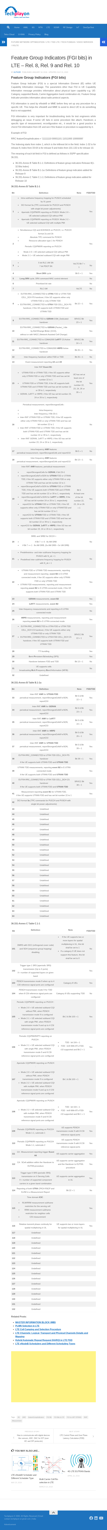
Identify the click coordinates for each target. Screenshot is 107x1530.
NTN (40, 27)
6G (33, 27)
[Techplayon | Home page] (17, 12)
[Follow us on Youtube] (101, 1518)
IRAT (85, 1417)
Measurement (16, 1421)
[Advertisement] (53, 1376)
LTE (48, 27)
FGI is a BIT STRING (74, 1417)
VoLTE (15, 45)
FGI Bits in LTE (59, 1417)
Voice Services (85, 42)
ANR (24, 1417)
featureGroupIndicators (36, 1417)
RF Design (67, 27)
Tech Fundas (68, 42)
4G (19, 1417)
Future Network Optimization (27, 42)
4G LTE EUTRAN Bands (79, 1471)
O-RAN (21, 34)
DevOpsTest (88, 27)
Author (17, 72)
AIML (25, 27)
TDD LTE (55, 42)
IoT (77, 27)
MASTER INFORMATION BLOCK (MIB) (35, 1322)
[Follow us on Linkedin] (96, 1518)
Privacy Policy (34, 34)
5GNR (56, 27)
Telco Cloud (9, 34)
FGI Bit (49, 1417)
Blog (46, 34)
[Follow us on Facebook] (91, 1518)
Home (17, 27)
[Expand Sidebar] (3, 42)
